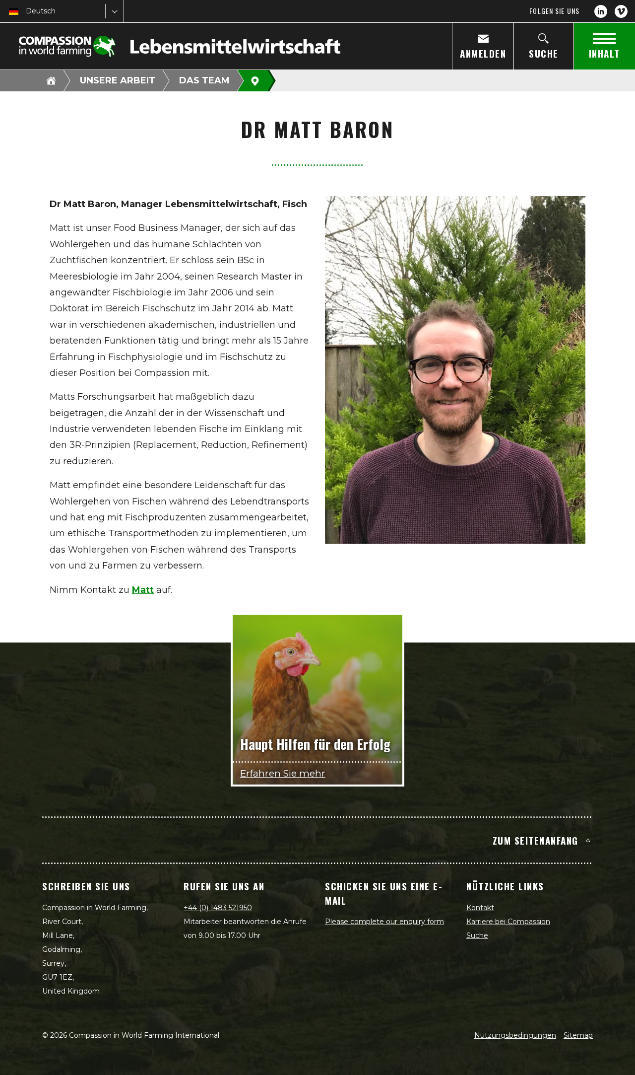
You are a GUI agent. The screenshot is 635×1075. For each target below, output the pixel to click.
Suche (477, 935)
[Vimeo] (621, 11)
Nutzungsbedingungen (515, 1035)
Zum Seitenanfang (535, 840)
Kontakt (480, 907)
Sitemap (578, 1035)
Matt (143, 589)
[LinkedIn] (600, 11)
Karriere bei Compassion (508, 921)
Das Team (204, 80)
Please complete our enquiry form (384, 921)
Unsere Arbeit (117, 80)
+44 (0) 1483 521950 (218, 907)
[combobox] (27, 11)
